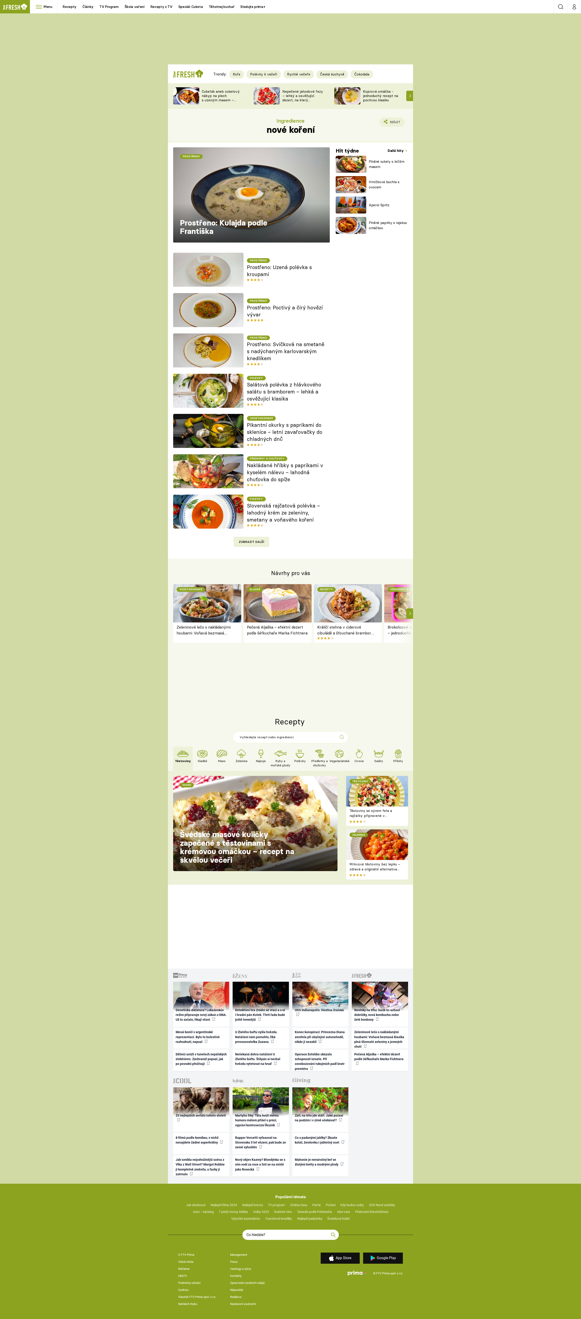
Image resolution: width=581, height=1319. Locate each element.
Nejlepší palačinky (309, 1218)
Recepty (69, 7)
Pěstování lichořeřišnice (371, 1212)
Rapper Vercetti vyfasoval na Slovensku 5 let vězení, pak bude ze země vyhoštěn (260, 1142)
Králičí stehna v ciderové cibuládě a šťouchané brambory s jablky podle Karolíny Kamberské (345, 630)
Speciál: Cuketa (190, 7)
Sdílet (394, 123)
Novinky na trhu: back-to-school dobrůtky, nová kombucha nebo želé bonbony (377, 1015)
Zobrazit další (251, 542)
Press (234, 1261)
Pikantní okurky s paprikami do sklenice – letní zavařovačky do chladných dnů (284, 432)
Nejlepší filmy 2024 (224, 1205)
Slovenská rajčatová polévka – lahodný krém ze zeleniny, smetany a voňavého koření (283, 513)
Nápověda (236, 1290)
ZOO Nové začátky (382, 1205)
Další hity (396, 150)
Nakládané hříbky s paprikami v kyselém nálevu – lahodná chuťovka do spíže (285, 472)
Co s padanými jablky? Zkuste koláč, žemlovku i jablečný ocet (317, 1140)
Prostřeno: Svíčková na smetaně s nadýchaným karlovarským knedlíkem (285, 351)
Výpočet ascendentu (245, 1218)
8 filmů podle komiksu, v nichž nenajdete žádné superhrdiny (197, 1140)
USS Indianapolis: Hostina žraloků (319, 1010)
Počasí (330, 1205)
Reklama (184, 1268)
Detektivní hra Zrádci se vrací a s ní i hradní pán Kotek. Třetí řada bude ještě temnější (260, 1015)
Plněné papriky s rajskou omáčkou (388, 225)
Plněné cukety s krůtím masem (386, 164)
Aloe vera (343, 1212)
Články (88, 7)
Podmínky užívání (189, 1283)
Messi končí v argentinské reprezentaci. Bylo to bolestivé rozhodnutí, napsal (198, 1037)
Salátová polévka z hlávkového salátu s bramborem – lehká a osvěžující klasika (284, 391)
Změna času (298, 1205)
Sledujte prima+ (252, 7)
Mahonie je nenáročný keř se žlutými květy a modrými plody (317, 1162)
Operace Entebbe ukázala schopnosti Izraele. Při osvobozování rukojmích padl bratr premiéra (320, 1061)
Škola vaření (135, 7)
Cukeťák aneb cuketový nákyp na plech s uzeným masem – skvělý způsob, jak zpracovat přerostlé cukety (221, 102)
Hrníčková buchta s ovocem (384, 184)
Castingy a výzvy (240, 1268)
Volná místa (185, 1261)
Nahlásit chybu (187, 1304)
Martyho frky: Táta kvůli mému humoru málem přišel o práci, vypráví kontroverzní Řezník (257, 1120)
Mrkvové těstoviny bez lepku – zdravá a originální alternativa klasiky (375, 869)
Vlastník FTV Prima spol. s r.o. (197, 1297)
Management (238, 1254)
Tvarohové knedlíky (278, 1218)
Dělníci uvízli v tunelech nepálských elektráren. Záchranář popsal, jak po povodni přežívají (201, 1059)
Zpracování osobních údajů (247, 1283)
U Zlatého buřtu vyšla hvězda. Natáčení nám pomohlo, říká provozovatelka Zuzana (256, 1037)
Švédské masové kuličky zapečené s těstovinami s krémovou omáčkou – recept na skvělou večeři (237, 847)
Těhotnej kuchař (222, 7)
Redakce (235, 1297)
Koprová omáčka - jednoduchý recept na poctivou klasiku (380, 95)
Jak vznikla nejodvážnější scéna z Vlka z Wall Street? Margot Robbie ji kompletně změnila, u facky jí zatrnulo (200, 1167)
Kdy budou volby (352, 1205)
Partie (316, 1205)
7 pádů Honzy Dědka (233, 1212)
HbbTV (182, 1276)
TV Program (108, 7)
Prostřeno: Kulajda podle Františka (223, 227)
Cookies (183, 1290)
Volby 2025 (261, 1212)
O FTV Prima (186, 1254)
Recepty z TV (161, 7)
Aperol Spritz (379, 205)
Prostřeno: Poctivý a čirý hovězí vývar (285, 311)
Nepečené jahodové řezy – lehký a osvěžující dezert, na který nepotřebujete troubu (302, 97)
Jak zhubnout (196, 1205)
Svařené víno (283, 1212)
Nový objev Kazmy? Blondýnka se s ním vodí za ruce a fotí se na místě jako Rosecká (260, 1164)
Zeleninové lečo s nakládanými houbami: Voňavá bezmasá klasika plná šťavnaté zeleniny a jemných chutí (205, 630)
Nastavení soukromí (243, 1304)
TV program (276, 1205)
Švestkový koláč (338, 1218)
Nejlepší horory (252, 1205)
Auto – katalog (203, 1212)
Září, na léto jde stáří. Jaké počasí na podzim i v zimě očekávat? (319, 1118)
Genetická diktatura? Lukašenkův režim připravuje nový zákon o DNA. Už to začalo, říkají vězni (201, 1015)
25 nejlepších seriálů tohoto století (201, 1115)
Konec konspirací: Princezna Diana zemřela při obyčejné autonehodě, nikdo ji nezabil (320, 1037)
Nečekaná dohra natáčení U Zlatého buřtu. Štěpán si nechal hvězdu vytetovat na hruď (257, 1059)
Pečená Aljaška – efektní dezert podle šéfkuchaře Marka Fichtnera (277, 630)
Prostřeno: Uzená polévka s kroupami (279, 270)
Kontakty (235, 1276)
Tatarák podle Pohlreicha (314, 1212)
